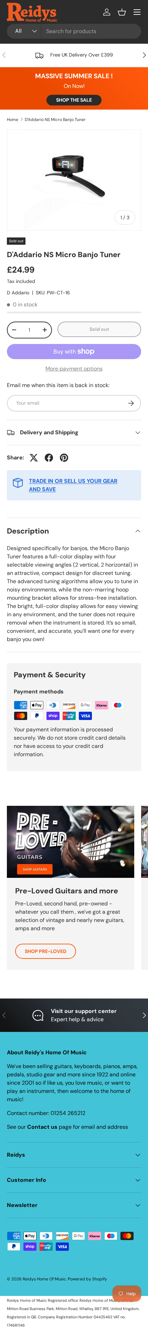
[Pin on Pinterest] (64, 457)
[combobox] (74, 31)
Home (12, 120)
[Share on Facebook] (48, 457)
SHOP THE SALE (74, 100)
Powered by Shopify (87, 1279)
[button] (121, 12)
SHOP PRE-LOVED (45, 951)
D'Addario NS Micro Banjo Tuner (55, 120)
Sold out (99, 329)
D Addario (18, 293)
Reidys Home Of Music (44, 1279)
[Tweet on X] (33, 457)
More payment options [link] (74, 368)
